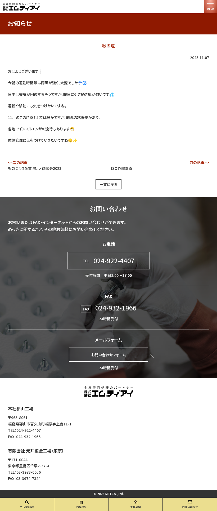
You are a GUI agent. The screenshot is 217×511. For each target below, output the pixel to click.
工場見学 (135, 507)
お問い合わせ (190, 507)
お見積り (81, 507)
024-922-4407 (109, 260)
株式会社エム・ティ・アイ (108, 391)
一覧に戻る (108, 184)
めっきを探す (27, 507)
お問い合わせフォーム (108, 354)
